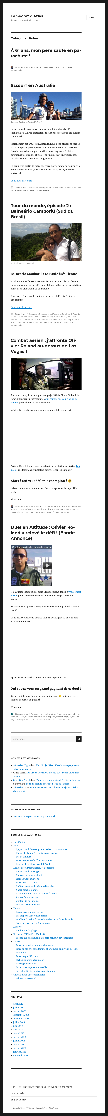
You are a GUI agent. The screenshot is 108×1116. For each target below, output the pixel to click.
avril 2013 (18, 1029)
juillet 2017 (19, 1007)
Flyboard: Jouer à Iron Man (30, 960)
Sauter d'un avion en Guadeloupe (50, 67)
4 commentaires (62, 512)
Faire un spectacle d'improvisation (34, 860)
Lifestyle (18, 926)
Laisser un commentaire (39, 190)
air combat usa (74, 506)
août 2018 (18, 1003)
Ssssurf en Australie (33, 85)
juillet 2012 (19, 1040)
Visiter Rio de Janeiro (27, 901)
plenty (19, 322)
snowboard (38, 322)
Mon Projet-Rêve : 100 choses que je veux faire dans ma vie (41, 1087)
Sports (16, 941)
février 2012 (19, 1048)
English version (18, 1099)
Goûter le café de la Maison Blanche (35, 886)
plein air (48, 512)
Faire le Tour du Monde (61, 187)
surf (45, 322)
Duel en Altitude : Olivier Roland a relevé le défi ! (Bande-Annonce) (44, 533)
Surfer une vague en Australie (52, 317)
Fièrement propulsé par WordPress (42, 1108)
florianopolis (69, 319)
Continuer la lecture (21, 180)
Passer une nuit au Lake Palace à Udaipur (37, 893)
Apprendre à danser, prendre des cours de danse (41, 849)
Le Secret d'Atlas (27, 16)
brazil (22, 319)
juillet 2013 (19, 1022)
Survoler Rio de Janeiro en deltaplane (35, 971)
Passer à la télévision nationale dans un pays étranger (44, 937)
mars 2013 (18, 1033)
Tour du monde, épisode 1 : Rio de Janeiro (58, 780)
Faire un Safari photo (27, 882)
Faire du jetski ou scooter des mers (34, 945)
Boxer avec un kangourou (39, 187)
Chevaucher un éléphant (29, 875)
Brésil (27, 319)
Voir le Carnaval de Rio (28, 904)
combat (59, 509)
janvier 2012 (19, 1051)
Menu (92, 17)
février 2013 (19, 1037)
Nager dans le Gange (27, 890)
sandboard (28, 322)
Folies (16, 908)
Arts (15, 845)
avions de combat (33, 509)
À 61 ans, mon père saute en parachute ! (34, 816)
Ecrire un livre (23, 856)
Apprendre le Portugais (28, 871)
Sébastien (19, 506)
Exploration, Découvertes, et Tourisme (45, 314)
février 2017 (19, 1011)
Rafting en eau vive (26, 963)
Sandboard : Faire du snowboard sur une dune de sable (44, 919)
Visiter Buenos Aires (27, 897)
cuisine (49, 319)
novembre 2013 (21, 1018)
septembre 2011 (21, 1055)
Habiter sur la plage (26, 930)
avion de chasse (17, 509)
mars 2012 (18, 1044)
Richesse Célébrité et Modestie (29, 934)
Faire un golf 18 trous (27, 956)
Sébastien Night (21, 67)
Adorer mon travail (26, 978)
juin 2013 (18, 1026)
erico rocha (58, 319)
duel (74, 509)
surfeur (51, 322)
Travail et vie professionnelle (29, 974)
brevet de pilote (48, 509)
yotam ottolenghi (61, 322)
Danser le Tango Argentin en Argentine (37, 853)
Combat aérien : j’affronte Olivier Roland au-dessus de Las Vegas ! (44, 346)
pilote (19, 512)
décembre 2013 (21, 1015)
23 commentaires (62, 719)
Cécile (17, 187)
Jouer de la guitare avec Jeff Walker (34, 864)
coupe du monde (38, 319)
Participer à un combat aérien (43, 506)
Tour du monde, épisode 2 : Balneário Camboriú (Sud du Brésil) (42, 211)
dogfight (67, 509)
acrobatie (63, 506)
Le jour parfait (18, 1093)
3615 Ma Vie (19, 842)
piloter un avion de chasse (33, 512)
